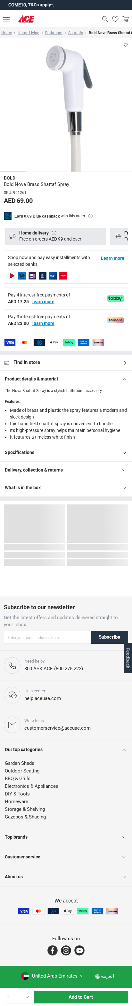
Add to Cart (81, 997)
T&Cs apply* (31, 4)
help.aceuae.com (42, 698)
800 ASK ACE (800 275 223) (53, 669)
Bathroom (53, 33)
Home (6, 33)
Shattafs (75, 33)
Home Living (28, 33)
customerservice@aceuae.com (57, 728)
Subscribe (109, 637)
